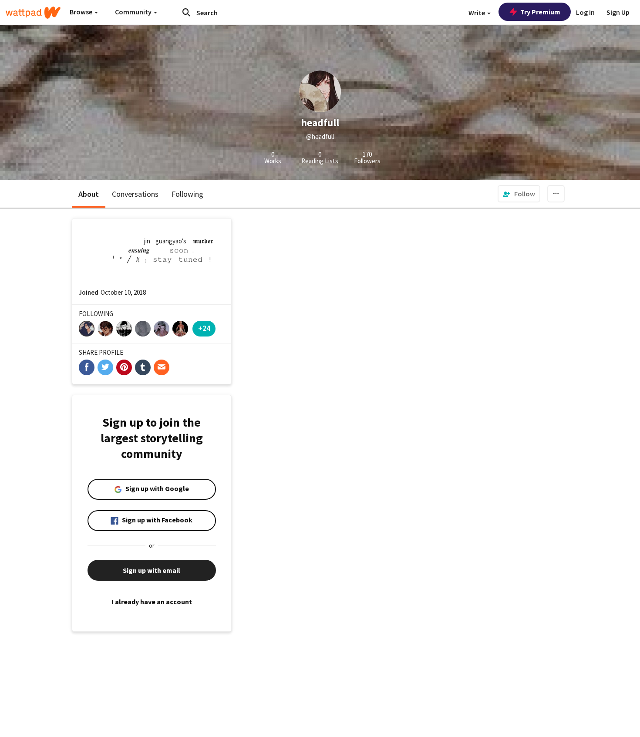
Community (134, 11)
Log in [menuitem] (585, 12)
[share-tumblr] (143, 367)
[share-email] (161, 367)
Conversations (135, 194)
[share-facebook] (86, 367)
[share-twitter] (105, 367)
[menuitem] (519, 193)
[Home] (33, 12)
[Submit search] (186, 12)
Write (477, 12)
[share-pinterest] (124, 367)
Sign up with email (151, 570)
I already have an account (151, 601)
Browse (82, 11)
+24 (204, 328)
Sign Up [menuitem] (618, 12)
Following (187, 194)
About (88, 194)
